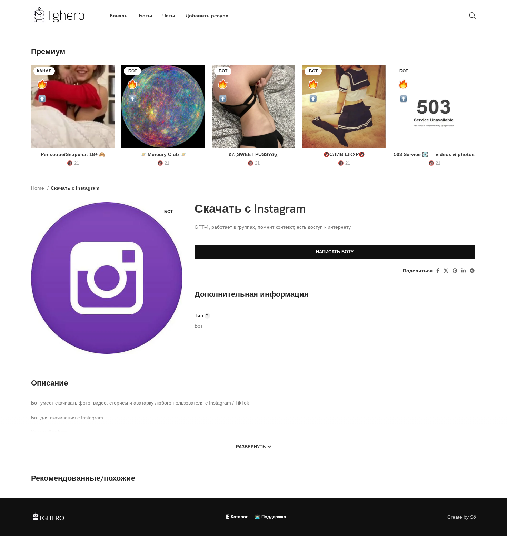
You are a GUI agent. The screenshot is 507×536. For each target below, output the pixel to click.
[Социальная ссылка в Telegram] (472, 270)
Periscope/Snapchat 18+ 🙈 (73, 154)
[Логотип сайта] (62, 15)
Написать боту (335, 251)
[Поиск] (472, 15)
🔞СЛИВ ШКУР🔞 (344, 154)
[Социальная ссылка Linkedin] (463, 270)
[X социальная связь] (445, 270)
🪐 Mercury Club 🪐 (163, 154)
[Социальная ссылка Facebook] (437, 270)
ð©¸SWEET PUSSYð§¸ (254, 154)
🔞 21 (73, 163)
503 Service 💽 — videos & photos (434, 154)
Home (38, 188)
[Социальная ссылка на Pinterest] (454, 270)
